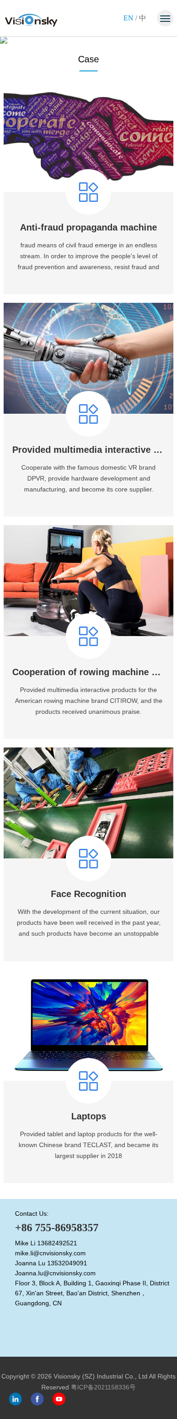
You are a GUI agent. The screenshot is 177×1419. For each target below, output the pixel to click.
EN (128, 18)
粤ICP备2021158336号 (103, 1387)
